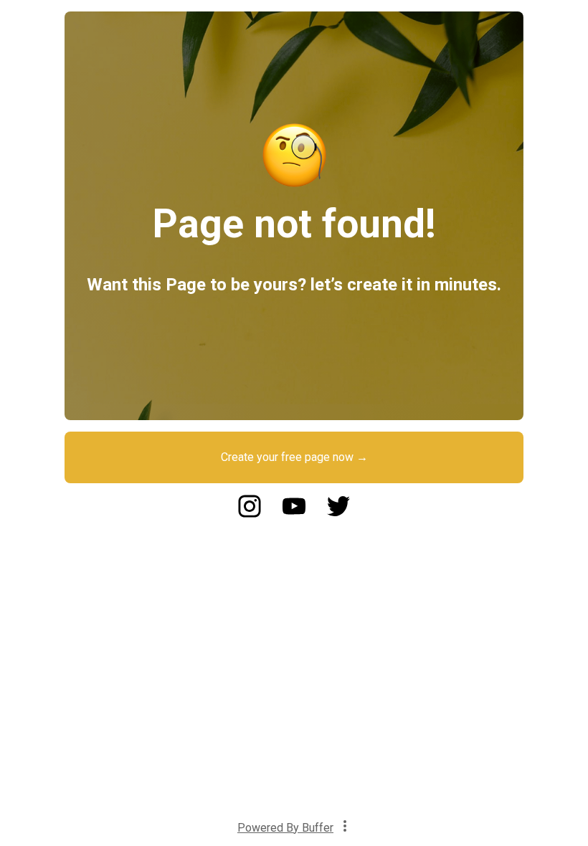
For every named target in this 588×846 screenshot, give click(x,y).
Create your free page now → (294, 457)
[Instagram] (249, 513)
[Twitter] (338, 513)
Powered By (285, 828)
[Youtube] (294, 513)
